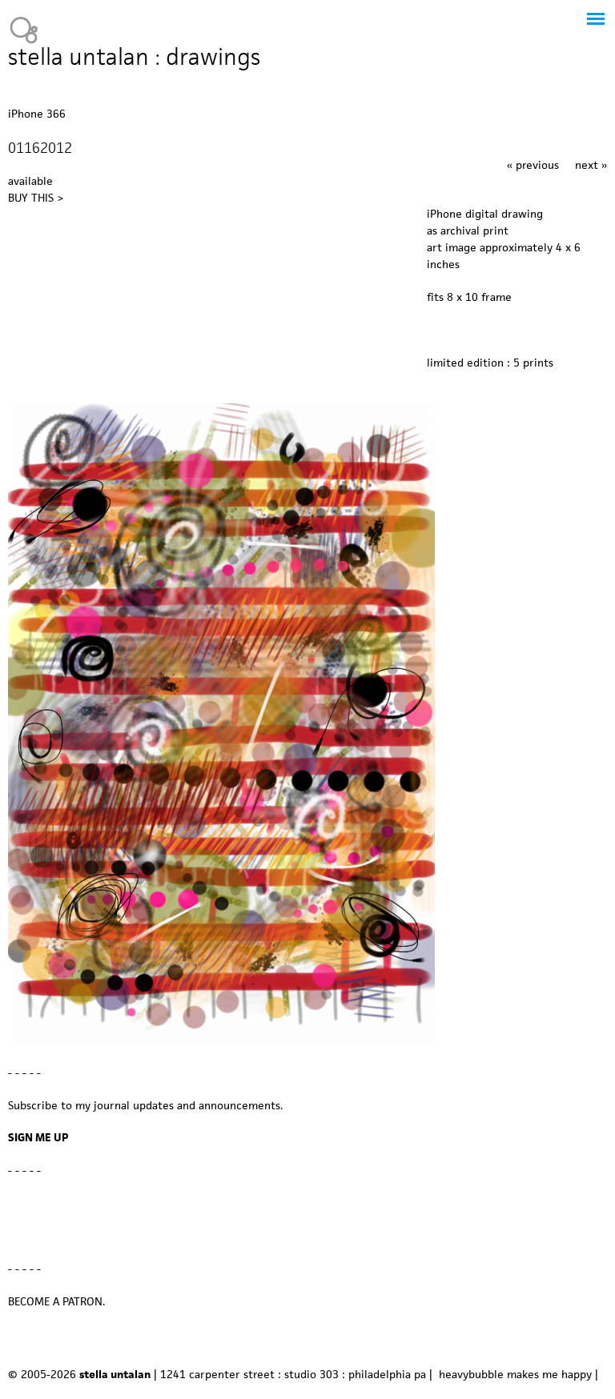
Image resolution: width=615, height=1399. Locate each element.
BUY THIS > (35, 197)
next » (591, 165)
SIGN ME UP (38, 1137)
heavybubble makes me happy (515, 1374)
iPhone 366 (37, 113)
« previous (533, 165)
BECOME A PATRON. (56, 1301)
